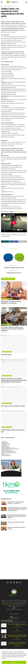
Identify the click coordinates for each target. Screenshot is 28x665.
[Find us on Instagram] (11, 582)
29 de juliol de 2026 (17, 627)
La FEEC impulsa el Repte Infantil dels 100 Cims (13, 430)
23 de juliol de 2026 (5, 356)
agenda (25, 602)
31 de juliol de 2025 (17, 631)
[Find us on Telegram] (17, 582)
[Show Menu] (1, 2)
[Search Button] (26, 2)
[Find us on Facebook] (8, 582)
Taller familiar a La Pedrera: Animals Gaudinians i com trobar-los (11, 302)
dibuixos (5, 603)
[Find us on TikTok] (14, 582)
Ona (17, 630)
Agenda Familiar (7, 6)
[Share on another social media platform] (23, 241)
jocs (2, 603)
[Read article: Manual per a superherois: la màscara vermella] (3, 528)
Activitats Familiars (15, 6)
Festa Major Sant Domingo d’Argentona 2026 (17, 624)
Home (2, 6)
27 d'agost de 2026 (5, 305)
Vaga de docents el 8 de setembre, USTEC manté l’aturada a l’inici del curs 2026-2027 (17, 636)
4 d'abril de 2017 (4, 19)
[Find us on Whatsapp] (20, 582)
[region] (14, 657)
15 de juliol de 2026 (5, 407)
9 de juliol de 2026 (5, 433)
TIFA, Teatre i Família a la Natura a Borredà (13, 406)
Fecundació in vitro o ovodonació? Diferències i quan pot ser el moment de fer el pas (17, 644)
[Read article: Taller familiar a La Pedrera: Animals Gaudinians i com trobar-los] (14, 290)
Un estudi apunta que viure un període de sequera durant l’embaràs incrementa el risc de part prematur (17, 509)
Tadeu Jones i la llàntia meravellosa (15, 522)
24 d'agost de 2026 (17, 639)
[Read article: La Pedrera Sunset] (14, 344)
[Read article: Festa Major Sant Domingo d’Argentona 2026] (3, 625)
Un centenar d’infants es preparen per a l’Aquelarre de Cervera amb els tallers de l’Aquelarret (12, 328)
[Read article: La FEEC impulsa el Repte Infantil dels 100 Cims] (14, 419)
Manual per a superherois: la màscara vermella (16, 528)
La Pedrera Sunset (6, 354)
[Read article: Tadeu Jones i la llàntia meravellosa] (3, 523)
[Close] (26, 650)
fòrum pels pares (11, 603)
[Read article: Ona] (3, 631)
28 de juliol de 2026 (17, 646)
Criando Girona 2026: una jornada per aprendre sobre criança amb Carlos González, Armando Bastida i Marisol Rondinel (14, 380)
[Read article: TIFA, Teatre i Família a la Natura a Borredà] (14, 395)
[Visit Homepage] (13, 2)
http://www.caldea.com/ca (19, 211)
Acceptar (14, 662)
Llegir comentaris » (14, 248)
